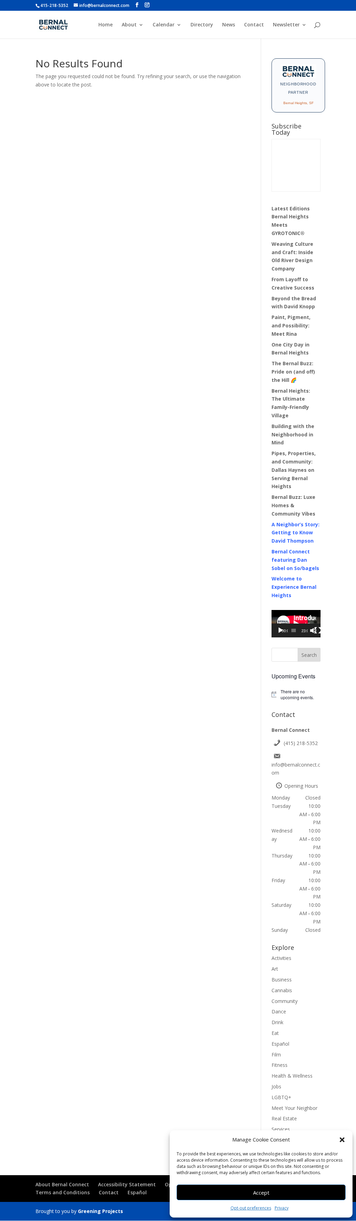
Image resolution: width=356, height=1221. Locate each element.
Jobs (276, 1086)
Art (275, 968)
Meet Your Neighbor (294, 1108)
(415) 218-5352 (301, 743)
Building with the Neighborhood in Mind (293, 434)
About (129, 25)
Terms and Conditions (62, 1192)
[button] (342, 1139)
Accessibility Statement (127, 1184)
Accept (261, 1192)
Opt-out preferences (250, 1208)
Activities (281, 958)
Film (276, 1054)
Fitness (280, 1065)
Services (281, 1129)
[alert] (296, 694)
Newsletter (286, 25)
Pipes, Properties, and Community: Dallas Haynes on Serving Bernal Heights (294, 470)
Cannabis (282, 990)
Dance (279, 1011)
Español (280, 1043)
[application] (296, 623)
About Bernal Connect (62, 1184)
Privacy (282, 1208)
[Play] (280, 630)
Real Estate (284, 1118)
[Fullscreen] (317, 630)
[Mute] (313, 630)
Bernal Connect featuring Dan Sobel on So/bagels (295, 559)
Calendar (164, 25)
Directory (202, 25)
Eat (275, 1033)
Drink (277, 1022)
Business (282, 979)
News (228, 25)
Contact (254, 25)
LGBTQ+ (281, 1097)
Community (285, 1001)
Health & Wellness (292, 1075)
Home (105, 25)
